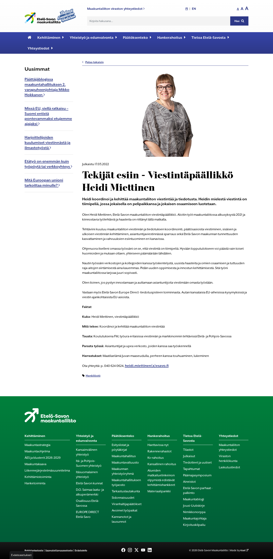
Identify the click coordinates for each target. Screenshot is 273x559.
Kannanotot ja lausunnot (121, 519)
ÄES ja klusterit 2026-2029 (43, 458)
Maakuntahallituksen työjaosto (126, 482)
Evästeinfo (81, 550)
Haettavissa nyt (157, 445)
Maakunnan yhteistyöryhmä (123, 471)
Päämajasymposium (197, 475)
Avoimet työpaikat (124, 510)
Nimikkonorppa (194, 512)
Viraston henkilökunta (228, 458)
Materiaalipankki (159, 491)
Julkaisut (189, 456)
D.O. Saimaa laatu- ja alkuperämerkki (90, 492)
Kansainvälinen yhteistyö (86, 452)
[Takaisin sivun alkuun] (263, 553)
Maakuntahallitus (124, 456)
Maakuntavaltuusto (125, 462)
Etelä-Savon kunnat (89, 483)
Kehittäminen (48, 38)
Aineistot (189, 482)
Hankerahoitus (169, 38)
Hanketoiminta (35, 483)
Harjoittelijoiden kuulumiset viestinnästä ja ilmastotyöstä (47, 142)
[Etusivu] (29, 37)
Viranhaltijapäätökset (126, 504)
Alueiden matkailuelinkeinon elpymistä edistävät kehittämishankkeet (161, 478)
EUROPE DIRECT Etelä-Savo (87, 514)
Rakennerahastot (159, 451)
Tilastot (188, 450)
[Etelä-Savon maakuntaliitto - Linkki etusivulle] (50, 15)
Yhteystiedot (38, 48)
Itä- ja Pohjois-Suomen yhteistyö (89, 463)
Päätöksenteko (135, 38)
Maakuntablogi (193, 499)
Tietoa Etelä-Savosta (208, 38)
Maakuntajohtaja (194, 518)
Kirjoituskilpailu (194, 525)
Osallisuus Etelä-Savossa (87, 503)
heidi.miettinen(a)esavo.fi (147, 366)
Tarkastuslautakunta (126, 491)
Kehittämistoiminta (38, 477)
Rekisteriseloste (34, 550)
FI (186, 9)
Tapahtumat (191, 469)
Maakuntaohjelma (37, 451)
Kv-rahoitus (155, 458)
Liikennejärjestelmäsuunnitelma (47, 470)
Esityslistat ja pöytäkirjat (120, 447)
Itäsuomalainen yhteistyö (87, 474)
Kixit (242, 550)
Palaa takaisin (94, 62)
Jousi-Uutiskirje (194, 505)
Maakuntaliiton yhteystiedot (229, 447)
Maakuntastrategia (37, 445)
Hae (237, 21)
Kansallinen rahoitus (161, 464)
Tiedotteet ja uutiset (197, 462)
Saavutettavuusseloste (59, 550)
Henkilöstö (93, 375)
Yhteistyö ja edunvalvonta (92, 38)
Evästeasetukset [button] (21, 555)
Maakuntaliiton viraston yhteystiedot (115, 9)
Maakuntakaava (35, 464)
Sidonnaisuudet (123, 497)
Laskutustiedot (229, 467)
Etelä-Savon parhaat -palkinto (197, 490)
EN (194, 9)
